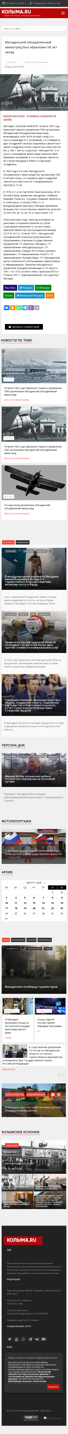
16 (61, 902)
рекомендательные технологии (27, 1381)
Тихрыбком (53, 756)
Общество (28, 551)
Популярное (8, 542)
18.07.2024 (8, 379)
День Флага (8, 1069)
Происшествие (18, 940)
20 (34, 908)
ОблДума (41, 677)
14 (43, 902)
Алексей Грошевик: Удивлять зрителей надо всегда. (16, 1204)
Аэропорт (11, 62)
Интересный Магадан (31, 295)
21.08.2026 (10, 551)
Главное (23, 614)
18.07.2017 (8, 496)
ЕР (38, 1031)
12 (25, 902)
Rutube (9, 295)
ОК (51, 295)
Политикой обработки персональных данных (29, 1372)
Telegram (27, 287)
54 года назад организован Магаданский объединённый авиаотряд (27, 506)
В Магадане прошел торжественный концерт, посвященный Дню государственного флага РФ (33, 852)
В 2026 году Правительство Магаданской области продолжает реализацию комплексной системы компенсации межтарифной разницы (32, 663)
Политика (28, 677)
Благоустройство (15, 1094)
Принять (53, 1386)
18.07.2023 (8, 438)
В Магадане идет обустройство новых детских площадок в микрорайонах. (33, 1109)
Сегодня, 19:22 (12, 1011)
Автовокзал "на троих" (20, 1163)
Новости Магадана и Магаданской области (22, 15)
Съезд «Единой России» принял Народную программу (49, 1023)
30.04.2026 (11, 756)
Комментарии (22, 542)
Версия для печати (14, 115)
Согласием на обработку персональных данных (31, 1377)
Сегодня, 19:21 (44, 1011)
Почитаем (12, 1145)
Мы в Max (10, 287)
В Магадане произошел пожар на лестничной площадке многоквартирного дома (17, 1026)
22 (52, 908)
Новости (24, 756)
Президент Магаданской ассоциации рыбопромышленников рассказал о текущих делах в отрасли (33, 797)
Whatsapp (44, 287)
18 (16, 908)
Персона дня (13, 745)
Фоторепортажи (16, 821)
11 (16, 902)
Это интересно (44, 940)
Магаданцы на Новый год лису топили (16, 1187)
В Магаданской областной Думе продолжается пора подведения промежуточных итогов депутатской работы (34, 726)
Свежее (6, 940)
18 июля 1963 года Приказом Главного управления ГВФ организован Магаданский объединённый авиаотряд (33, 391)
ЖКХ (33, 614)
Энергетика (44, 614)
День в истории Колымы (36, 62)
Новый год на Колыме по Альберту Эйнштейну (48, 1187)
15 (52, 902)
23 (61, 908)
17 (6, 908)
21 (43, 908)
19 (25, 908)
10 (6, 902)
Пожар (48, 949)
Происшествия (34, 949)
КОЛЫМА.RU (16, 12)
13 (34, 902)
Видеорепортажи (36, 1094)
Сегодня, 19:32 (12, 949)
